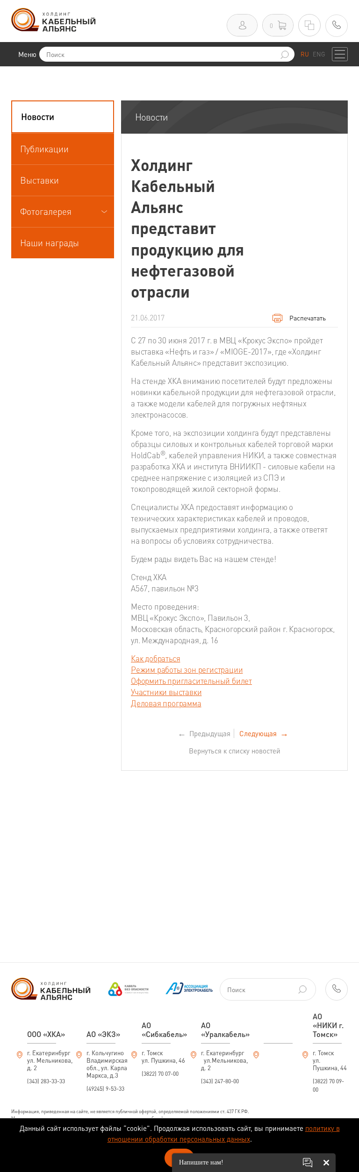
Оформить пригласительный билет (191, 680)
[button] (62, 116)
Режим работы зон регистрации (187, 669)
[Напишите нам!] (307, 1162)
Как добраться (155, 658)
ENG (319, 54)
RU (305, 54)
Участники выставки (166, 692)
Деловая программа (166, 703)
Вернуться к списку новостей (234, 750)
